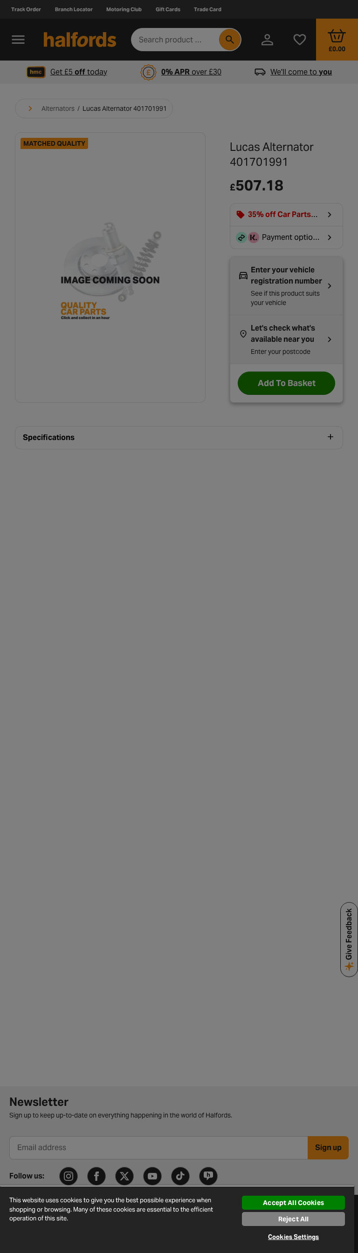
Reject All (293, 1219)
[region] (177, 1219)
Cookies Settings (293, 1237)
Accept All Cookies (293, 1203)
